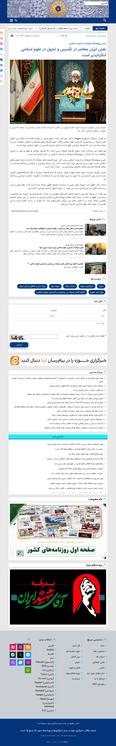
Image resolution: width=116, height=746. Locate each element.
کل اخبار (76, 645)
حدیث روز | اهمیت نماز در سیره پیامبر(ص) (27, 28)
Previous (102, 597)
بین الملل (75, 656)
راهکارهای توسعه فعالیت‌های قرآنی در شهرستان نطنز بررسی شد (78, 463)
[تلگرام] (28, 655)
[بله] (13, 655)
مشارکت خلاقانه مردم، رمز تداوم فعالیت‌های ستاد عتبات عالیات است (77, 473)
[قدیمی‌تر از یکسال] (95, 230)
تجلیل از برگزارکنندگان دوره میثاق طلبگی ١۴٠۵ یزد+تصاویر (81, 468)
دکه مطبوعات (95, 499)
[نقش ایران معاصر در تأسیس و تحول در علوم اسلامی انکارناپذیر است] (58, 92)
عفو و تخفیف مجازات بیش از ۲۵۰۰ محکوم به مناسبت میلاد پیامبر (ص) (75, 444)
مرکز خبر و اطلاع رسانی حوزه (32, 286)
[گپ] (13, 662)
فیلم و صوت (74, 668)
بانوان (77, 662)
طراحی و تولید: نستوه (55, 741)
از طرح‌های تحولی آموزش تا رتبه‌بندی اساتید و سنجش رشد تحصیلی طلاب (75, 419)
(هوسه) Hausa (47, 699)
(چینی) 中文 (48, 710)
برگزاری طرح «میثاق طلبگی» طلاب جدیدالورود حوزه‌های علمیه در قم (77, 415)
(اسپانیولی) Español (44, 682)
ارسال (19, 344)
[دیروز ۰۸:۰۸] (58, 531)
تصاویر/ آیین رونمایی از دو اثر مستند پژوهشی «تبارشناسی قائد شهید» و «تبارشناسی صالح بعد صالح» (65, 394)
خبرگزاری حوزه (87, 286)
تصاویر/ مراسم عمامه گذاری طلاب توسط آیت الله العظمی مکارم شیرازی (76, 386)
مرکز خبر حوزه (96, 292)
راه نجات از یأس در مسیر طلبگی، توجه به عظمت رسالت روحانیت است (76, 423)
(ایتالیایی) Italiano (45, 695)
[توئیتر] (20, 655)
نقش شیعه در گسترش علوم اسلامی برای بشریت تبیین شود (61, 247)
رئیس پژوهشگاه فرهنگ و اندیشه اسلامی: (87, 43)
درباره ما (76, 679)
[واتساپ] (28, 670)
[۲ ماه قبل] (58, 597)
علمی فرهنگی (99, 662)
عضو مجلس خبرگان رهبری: (74, 245)
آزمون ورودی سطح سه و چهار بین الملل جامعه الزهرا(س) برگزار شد (77, 398)
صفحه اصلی (102, 36)
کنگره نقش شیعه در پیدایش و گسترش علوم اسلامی (60, 292)
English (50, 650)
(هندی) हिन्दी (48, 666)
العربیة (51, 654)
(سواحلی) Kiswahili (44, 691)
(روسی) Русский (46, 678)
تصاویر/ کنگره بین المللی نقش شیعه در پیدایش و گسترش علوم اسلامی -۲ (55, 264)
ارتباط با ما (99, 679)
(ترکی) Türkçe (47, 674)
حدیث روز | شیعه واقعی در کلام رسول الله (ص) (70, 28)
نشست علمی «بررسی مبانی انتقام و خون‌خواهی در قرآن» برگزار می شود (76, 488)
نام (104, 310)
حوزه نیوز (55, 286)
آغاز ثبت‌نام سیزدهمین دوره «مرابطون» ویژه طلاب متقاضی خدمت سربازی (75, 458)
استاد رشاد (70, 286)
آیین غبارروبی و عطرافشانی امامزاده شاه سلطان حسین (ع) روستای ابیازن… (74, 478)
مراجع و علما (91, 36)
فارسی (51, 645)
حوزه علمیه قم (73, 651)
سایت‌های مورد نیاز (96, 673)
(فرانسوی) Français (45, 662)
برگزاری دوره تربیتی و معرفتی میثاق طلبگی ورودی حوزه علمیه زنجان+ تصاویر (73, 427)
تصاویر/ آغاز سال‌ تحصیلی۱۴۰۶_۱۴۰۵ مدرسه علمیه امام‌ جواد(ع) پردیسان (75, 402)
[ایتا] (28, 647)
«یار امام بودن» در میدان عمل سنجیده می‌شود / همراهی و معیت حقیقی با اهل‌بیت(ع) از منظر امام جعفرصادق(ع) (58, 406)
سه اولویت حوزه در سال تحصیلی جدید (88, 390)
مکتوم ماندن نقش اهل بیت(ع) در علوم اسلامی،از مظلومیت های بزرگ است (54, 228)
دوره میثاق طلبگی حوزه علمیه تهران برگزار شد (85, 454)
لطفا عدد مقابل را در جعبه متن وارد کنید (86, 336)
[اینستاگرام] (20, 647)
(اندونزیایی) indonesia (48, 704)
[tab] (58, 437)
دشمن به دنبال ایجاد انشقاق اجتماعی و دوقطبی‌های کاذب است (79, 449)
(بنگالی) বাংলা (48, 670)
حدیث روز (100, 28)
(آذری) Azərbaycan (45, 686)
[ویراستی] (20, 662)
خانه (102, 645)
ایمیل (54, 310)
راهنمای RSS (99, 684)
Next (14, 597)
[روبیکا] (28, 662)
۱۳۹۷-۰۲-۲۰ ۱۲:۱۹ (75, 238)
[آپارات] (13, 647)
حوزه (101, 286)
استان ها (100, 656)
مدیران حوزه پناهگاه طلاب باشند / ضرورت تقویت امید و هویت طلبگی (76, 483)
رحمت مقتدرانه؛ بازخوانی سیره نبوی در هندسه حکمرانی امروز (80, 411)
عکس (102, 668)
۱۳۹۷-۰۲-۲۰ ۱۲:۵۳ (75, 271)
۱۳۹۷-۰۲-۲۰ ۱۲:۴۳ (75, 258)
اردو (52, 658)
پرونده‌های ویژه (94, 565)
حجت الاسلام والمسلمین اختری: (72, 225)
